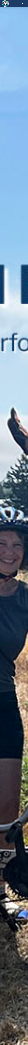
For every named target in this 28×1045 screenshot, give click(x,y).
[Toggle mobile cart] (22, 3)
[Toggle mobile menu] (25, 3)
